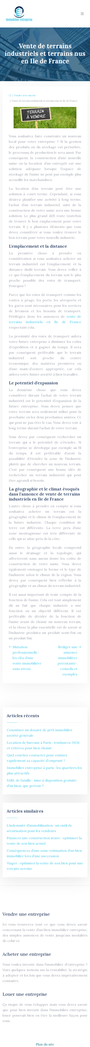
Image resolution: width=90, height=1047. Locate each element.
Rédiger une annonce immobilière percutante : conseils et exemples (67, 660)
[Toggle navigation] (82, 14)
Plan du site (45, 1044)
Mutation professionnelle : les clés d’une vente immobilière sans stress (27, 658)
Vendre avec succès (24, 95)
